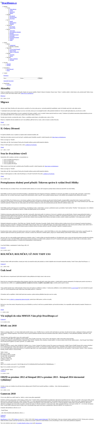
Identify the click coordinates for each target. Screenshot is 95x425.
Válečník (12, 38)
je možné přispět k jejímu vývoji (24, 423)
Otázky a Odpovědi (14, 52)
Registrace (6, 75)
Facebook (9, 84)
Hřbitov (11, 13)
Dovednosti (12, 16)
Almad (2, 122)
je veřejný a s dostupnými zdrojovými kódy (19, 299)
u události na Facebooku (31, 144)
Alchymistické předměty (15, 32)
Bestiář (11, 21)
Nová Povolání (13, 17)
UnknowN (3, 247)
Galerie (11, 10)
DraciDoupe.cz (4, 419)
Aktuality (9, 64)
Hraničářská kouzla (14, 34)
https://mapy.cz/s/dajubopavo (59, 137)
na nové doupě (74, 288)
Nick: (5, 78)
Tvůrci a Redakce (14, 58)
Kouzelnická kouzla (14, 37)
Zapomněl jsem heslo (9, 80)
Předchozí (3, 96)
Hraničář (12, 33)
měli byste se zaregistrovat (27, 93)
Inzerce (11, 56)
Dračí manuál (13, 50)
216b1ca (16, 419)
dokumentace (38, 423)
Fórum (8, 70)
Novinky (9, 65)
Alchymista (12, 30)
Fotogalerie (12, 12)
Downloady (12, 26)
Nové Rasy (12, 18)
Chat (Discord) (10, 69)
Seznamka (12, 54)
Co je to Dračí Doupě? (15, 49)
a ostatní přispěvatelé (43, 419)
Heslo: (22, 78)
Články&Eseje (13, 9)
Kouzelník (12, 36)
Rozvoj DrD (12, 28)
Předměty (12, 24)
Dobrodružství (13, 22)
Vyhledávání (12, 45)
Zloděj (11, 40)
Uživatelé (12, 60)
